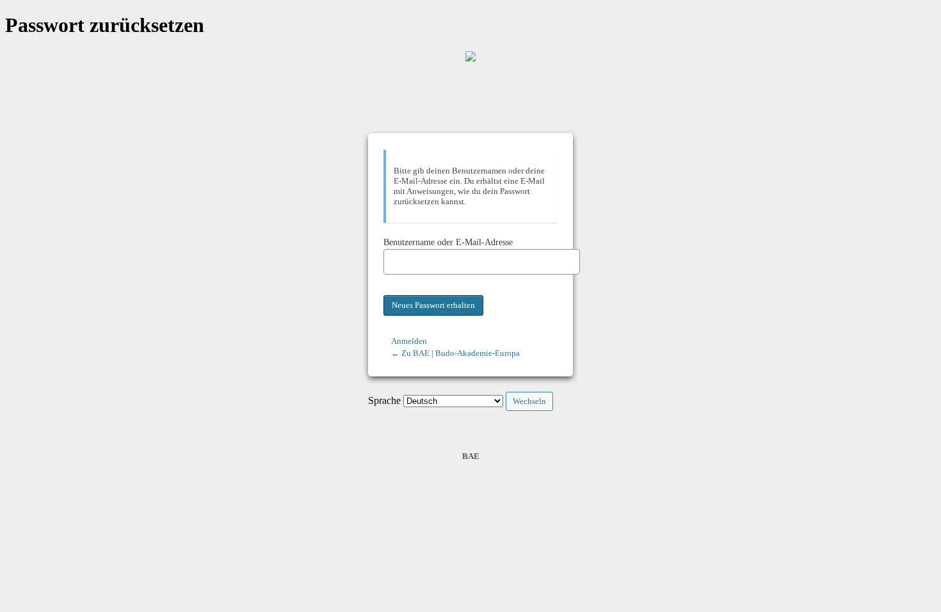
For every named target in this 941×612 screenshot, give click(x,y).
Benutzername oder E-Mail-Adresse (448, 242)
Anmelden (409, 341)
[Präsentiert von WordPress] (470, 56)
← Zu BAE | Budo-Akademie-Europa (455, 353)
